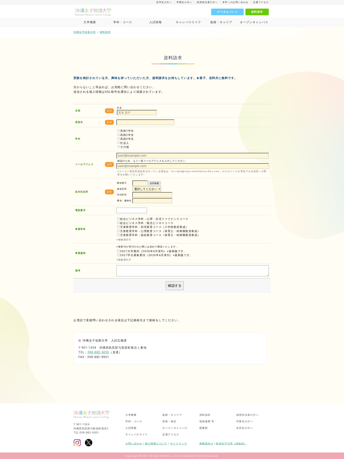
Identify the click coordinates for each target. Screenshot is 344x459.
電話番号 (80, 210)
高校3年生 (127, 138)
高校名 (79, 122)
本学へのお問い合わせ (235, 2)
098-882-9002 (98, 352)
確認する (174, 285)
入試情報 (155, 22)
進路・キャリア (221, 22)
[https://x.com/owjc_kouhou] (88, 442)
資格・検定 (169, 421)
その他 (124, 147)
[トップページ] (109, 12)
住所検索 (154, 183)
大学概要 (89, 22)
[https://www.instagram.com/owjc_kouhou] (77, 442)
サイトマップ (178, 443)
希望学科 (80, 229)
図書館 (203, 428)
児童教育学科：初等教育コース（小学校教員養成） (154, 227)
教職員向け (206, 443)
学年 (77, 138)
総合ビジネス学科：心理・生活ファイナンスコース (154, 219)
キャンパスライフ (188, 22)
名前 (77, 110)
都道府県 (122, 189)
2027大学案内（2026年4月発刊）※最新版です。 (153, 251)
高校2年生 (127, 135)
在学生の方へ (164, 2)
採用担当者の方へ (207, 2)
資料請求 (257, 11)
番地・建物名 (124, 201)
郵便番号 (122, 183)
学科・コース (122, 22)
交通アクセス (261, 2)
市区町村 (122, 195)
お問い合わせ (133, 443)
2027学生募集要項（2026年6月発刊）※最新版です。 (156, 255)
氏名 (119, 108)
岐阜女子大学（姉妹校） (231, 443)
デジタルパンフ (227, 11)
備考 (77, 270)
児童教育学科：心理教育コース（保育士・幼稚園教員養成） (160, 231)
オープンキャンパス (254, 22)
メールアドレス (84, 164)
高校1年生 (127, 130)
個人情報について (156, 443)
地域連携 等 (206, 421)
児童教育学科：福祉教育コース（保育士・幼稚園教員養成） (160, 235)
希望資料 (80, 253)
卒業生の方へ (184, 2)
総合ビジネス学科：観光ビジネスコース (147, 223)
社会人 (124, 143)
